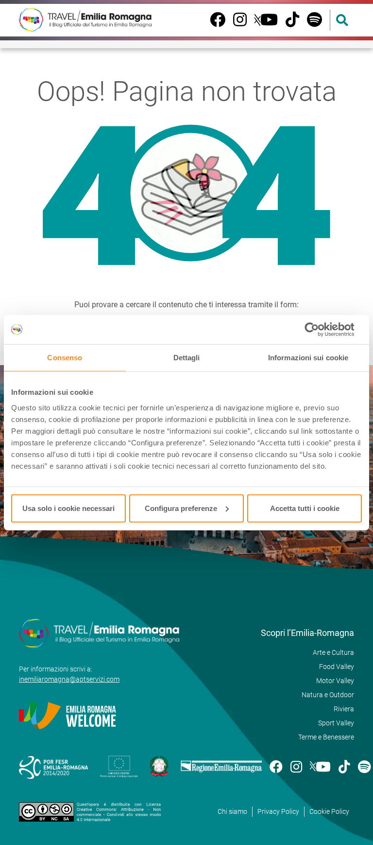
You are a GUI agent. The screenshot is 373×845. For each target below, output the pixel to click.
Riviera (344, 709)
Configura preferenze (181, 508)
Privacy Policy (278, 811)
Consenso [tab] (64, 357)
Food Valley (336, 666)
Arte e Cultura (333, 652)
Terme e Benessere (326, 737)
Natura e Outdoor (328, 695)
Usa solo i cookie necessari (68, 508)
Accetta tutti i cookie (304, 508)
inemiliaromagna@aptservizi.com (69, 679)
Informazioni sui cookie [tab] (308, 357)
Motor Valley (335, 681)
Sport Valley (336, 723)
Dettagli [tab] (186, 357)
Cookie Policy (329, 811)
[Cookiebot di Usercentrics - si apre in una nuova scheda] (319, 329)
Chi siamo (232, 811)
